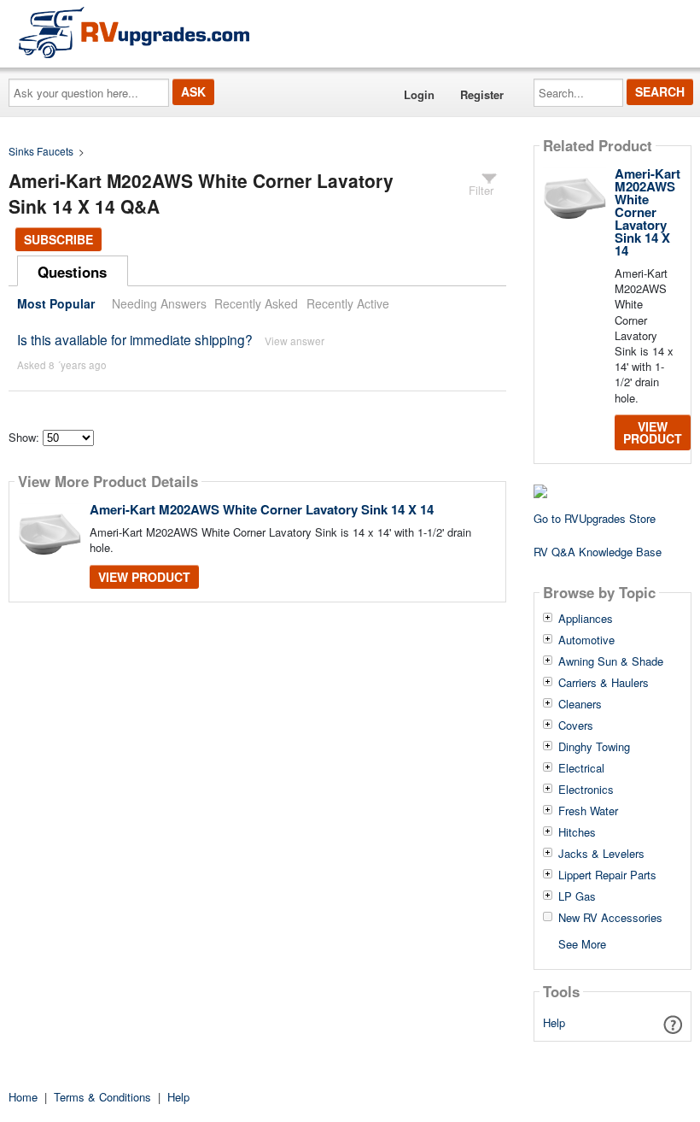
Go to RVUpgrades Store (595, 518)
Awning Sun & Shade (610, 661)
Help (554, 1022)
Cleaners (580, 704)
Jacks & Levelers (601, 854)
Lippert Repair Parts (607, 875)
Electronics (586, 790)
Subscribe (58, 239)
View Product (144, 576)
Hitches (577, 832)
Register (482, 94)
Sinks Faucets (41, 151)
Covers (575, 725)
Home (23, 1097)
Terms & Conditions (102, 1097)
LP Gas (577, 896)
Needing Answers (159, 303)
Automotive (586, 640)
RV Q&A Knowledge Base (598, 551)
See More (582, 943)
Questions (72, 271)
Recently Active (347, 303)
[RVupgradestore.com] (134, 32)
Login (419, 94)
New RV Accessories (610, 918)
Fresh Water (588, 811)
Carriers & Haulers (603, 683)
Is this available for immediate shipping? (135, 339)
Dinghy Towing (594, 747)
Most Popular (56, 303)
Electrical (581, 768)
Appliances (585, 619)
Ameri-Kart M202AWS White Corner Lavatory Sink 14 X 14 (262, 509)
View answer (294, 340)
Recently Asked (256, 303)
